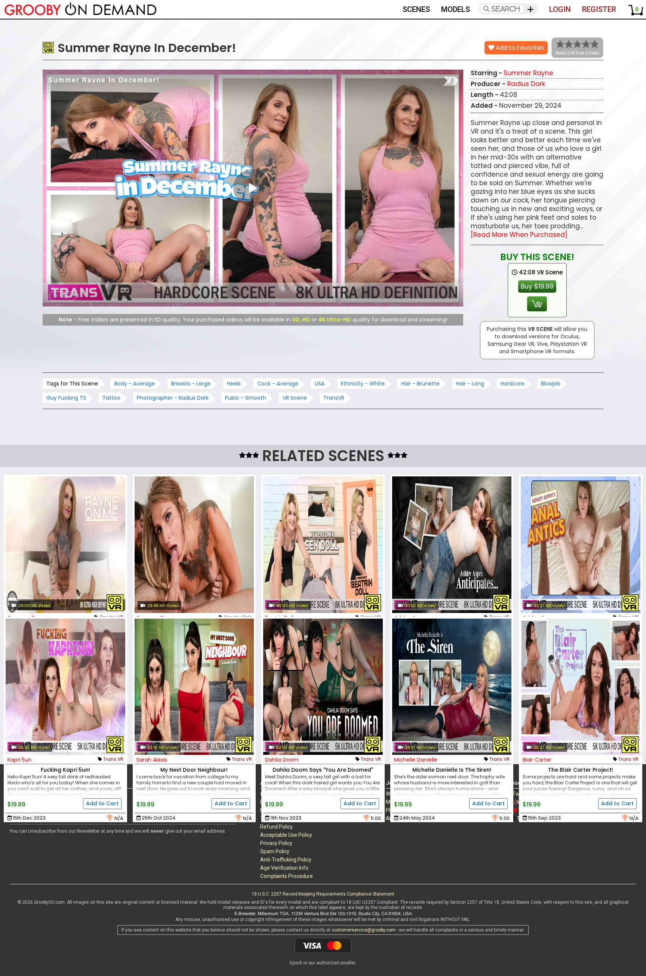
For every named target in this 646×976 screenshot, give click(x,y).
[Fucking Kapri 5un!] (65, 687)
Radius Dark (526, 83)
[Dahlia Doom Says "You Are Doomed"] (323, 687)
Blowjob (550, 383)
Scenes (416, 9)
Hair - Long (470, 383)
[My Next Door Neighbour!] (194, 687)
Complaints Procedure (286, 876)
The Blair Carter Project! (580, 770)
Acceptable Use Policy (286, 835)
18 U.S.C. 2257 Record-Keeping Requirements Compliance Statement (323, 894)
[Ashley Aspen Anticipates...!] (452, 544)
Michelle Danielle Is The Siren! (451, 770)
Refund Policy (276, 827)
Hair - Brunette (420, 383)
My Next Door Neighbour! (194, 770)
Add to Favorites (519, 47)
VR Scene (295, 398)
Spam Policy (274, 851)
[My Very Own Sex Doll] (323, 544)
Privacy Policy (276, 843)
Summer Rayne (528, 72)
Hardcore (513, 383)
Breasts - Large (190, 383)
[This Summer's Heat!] (194, 544)
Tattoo (111, 398)
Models (455, 9)
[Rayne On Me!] (65, 544)
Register (599, 9)
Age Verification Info (284, 868)
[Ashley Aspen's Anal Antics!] (580, 544)
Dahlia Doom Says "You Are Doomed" (323, 770)
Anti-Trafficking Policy (285, 860)
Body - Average (134, 383)
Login (560, 9)
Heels (234, 383)
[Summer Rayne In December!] (252, 188)
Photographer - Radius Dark (173, 398)
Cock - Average (277, 383)
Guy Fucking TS (66, 398)
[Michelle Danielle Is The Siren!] (452, 687)
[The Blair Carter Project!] (580, 687)
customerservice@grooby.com (364, 930)
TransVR (333, 398)
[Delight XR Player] (441, 81)
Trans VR (113, 759)
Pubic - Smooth (245, 398)
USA (319, 383)
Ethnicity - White (363, 383)
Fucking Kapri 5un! (65, 770)
